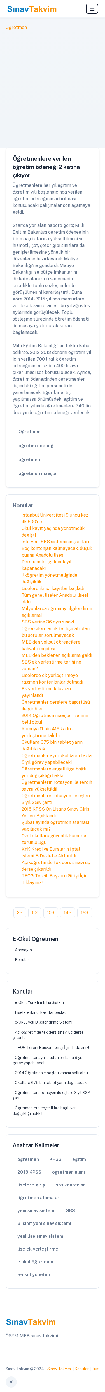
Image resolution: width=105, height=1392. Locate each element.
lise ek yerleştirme (37, 1249)
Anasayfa (23, 950)
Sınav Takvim (59, 1369)
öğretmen (29, 459)
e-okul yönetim (33, 1274)
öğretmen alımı (68, 1172)
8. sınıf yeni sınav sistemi (44, 1223)
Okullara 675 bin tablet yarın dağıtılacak (51, 1082)
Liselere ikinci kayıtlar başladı (53, 588)
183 (84, 912)
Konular (22, 959)
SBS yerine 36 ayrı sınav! (48, 622)
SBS (70, 1210)
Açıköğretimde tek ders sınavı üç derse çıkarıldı (48, 1035)
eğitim (79, 1159)
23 (19, 912)
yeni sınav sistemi (36, 1210)
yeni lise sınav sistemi (40, 1236)
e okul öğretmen (35, 1261)
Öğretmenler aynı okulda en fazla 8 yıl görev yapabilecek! (47, 1060)
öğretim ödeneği (36, 445)
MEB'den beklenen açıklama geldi (57, 655)
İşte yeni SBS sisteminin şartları (55, 541)
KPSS (56, 1159)
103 (50, 912)
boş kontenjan (70, 1185)
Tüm (95, 1369)
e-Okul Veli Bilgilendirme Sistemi (43, 1022)
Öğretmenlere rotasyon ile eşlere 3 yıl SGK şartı (51, 1095)
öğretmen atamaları (38, 1197)
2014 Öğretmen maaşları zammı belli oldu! (52, 1073)
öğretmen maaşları (38, 473)
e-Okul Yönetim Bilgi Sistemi (40, 1002)
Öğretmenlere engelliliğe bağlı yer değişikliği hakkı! (44, 1111)
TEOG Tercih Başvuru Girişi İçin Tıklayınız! (52, 1047)
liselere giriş (31, 1185)
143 (67, 912)
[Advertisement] (52, 86)
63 (35, 912)
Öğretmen (16, 27)
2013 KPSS (29, 1172)
